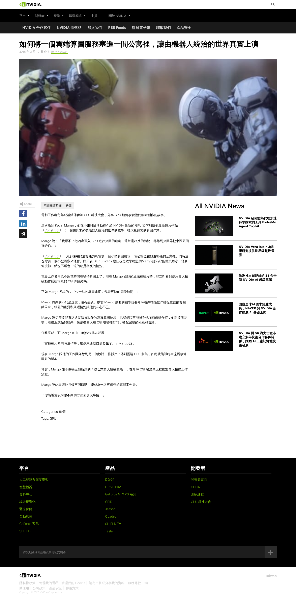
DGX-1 (110, 479)
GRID (109, 502)
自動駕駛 (25, 516)
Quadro (110, 516)
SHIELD (25, 531)
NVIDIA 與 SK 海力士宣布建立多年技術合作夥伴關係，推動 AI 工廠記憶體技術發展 (257, 339)
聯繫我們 (163, 27)
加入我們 (95, 27)
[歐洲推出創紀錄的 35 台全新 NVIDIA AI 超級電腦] (214, 283)
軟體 (62, 412)
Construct (52, 230)
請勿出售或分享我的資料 (106, 583)
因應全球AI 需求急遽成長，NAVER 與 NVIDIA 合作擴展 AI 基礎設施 (257, 308)
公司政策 (39, 588)
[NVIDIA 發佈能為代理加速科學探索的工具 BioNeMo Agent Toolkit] (214, 226)
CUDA (195, 487)
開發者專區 (199, 479)
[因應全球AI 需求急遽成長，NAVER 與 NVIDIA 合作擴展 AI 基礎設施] (214, 312)
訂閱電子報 (141, 27)
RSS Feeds (117, 27)
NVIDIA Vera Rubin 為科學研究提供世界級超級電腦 (257, 251)
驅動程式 (75, 16)
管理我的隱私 (48, 583)
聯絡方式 (72, 588)
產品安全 (184, 27)
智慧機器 (25, 487)
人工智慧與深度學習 (33, 479)
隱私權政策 (27, 583)
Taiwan (271, 576)
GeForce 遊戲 (29, 524)
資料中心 (25, 494)
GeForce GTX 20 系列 (120, 494)
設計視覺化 (27, 502)
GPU (53, 418)
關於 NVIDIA (117, 16)
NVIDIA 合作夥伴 (36, 27)
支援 (94, 16)
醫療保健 (25, 509)
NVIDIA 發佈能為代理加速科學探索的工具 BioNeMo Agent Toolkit (258, 222)
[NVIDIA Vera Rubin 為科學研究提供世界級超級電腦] (214, 255)
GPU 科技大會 (201, 502)
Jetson (110, 509)
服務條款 (134, 583)
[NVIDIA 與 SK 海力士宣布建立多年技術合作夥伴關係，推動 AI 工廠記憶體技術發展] (214, 341)
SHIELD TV (113, 524)
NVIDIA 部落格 (69, 27)
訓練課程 (197, 494)
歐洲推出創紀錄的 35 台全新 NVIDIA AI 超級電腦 (258, 277)
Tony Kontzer (59, 51)
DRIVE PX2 (113, 487)
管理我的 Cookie (73, 583)
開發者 (40, 16)
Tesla (109, 531)
